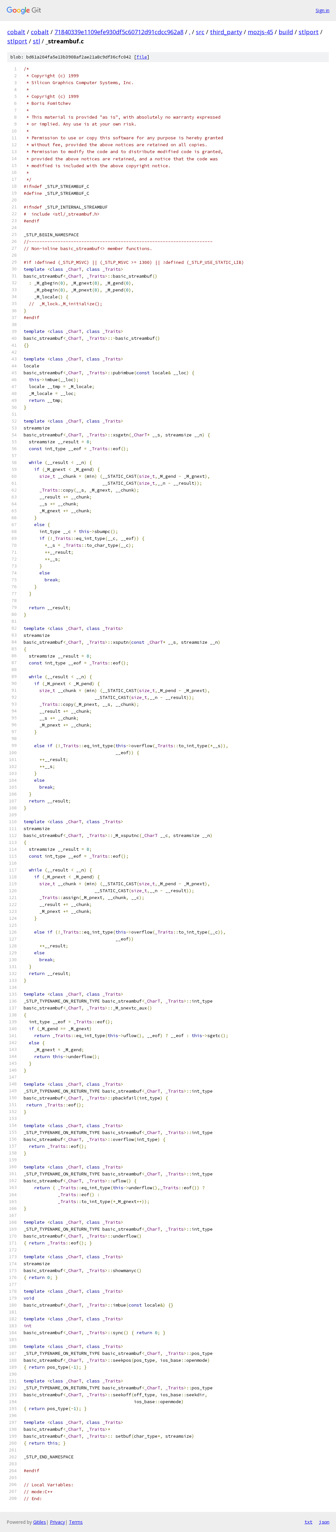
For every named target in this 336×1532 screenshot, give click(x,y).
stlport (309, 32)
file (141, 57)
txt (308, 1522)
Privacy (57, 1522)
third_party (226, 32)
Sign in (322, 10)
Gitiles (39, 1522)
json (324, 1522)
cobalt (16, 32)
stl (36, 41)
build (286, 32)
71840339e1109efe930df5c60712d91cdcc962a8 (118, 32)
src (200, 32)
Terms (76, 1522)
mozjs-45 (260, 32)
